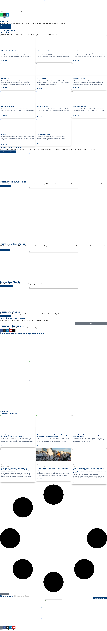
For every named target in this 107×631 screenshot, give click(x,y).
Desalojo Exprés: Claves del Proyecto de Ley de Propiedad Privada (87, 435)
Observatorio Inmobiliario (9, 51)
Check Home (76, 51)
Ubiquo (3, 134)
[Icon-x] (1, 627)
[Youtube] (10, 330)
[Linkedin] (7, 15)
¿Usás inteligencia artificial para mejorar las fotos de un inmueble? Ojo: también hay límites (17, 435)
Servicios (23, 12)
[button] (4, 594)
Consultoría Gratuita (79, 78)
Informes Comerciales (43, 51)
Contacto (37, 12)
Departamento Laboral (79, 106)
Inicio (2, 12)
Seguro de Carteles (42, 78)
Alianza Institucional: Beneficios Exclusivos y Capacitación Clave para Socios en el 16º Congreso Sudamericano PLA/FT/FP (16, 470)
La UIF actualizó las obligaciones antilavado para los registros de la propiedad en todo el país (52, 469)
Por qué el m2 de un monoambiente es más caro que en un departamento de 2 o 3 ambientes (53, 435)
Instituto (16, 12)
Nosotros (9, 12)
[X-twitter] (13, 330)
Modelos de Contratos (7, 106)
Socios (30, 12)
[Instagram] (4, 15)
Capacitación (5, 78)
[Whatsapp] (1, 15)
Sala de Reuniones (42, 106)
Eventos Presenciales (43, 134)
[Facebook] (1, 330)
